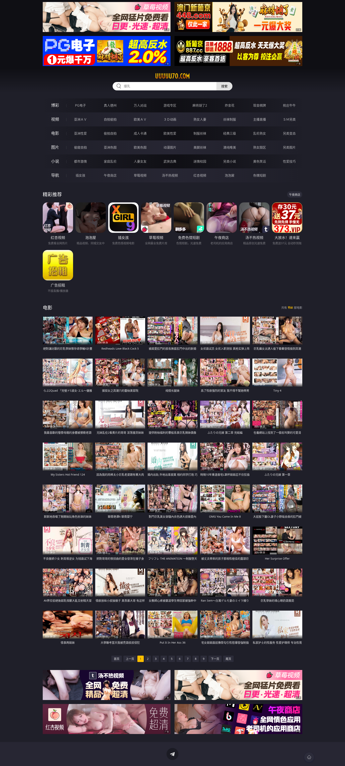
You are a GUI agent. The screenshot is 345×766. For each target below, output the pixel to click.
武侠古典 (170, 161)
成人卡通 (140, 133)
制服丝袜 (199, 133)
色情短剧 (259, 175)
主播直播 (259, 119)
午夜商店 (110, 175)
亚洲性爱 (80, 133)
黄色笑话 (259, 161)
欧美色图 (140, 147)
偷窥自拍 (80, 147)
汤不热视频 (170, 175)
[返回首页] (309, 757)
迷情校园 (199, 161)
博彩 (55, 105)
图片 (55, 147)
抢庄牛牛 (289, 105)
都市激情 (80, 161)
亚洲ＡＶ (80, 119)
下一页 (215, 659)
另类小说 (229, 161)
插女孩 (80, 175)
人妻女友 (140, 161)
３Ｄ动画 (170, 119)
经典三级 (229, 133)
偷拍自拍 (110, 133)
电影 (55, 133)
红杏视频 (199, 175)
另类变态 (289, 133)
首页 (116, 659)
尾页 (228, 659)
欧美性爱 (170, 133)
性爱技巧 (289, 161)
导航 (55, 175)
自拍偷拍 (110, 119)
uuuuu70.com (172, 76)
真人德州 (110, 105)
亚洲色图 (110, 147)
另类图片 (289, 147)
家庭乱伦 (110, 161)
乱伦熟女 (259, 133)
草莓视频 (140, 175)
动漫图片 (170, 147)
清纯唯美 (229, 147)
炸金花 (229, 105)
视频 (55, 119)
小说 (55, 161)
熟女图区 (259, 147)
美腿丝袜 (199, 147)
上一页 (130, 659)
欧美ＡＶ (140, 119)
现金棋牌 (259, 105)
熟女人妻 (199, 119)
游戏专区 (170, 105)
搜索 (224, 86)
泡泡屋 (229, 175)
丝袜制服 (229, 119)
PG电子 (80, 105)
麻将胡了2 (199, 105)
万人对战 (140, 105)
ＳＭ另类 (289, 119)
